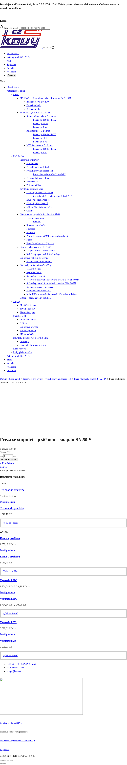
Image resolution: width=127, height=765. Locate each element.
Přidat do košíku (9, 459)
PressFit (37, 221)
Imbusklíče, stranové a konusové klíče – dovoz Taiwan (52, 294)
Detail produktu (7, 502)
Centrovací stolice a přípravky (34, 258)
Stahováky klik (33, 269)
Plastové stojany (27, 312)
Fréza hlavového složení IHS (39, 171)
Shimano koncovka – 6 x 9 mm (41, 116)
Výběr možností (10, 613)
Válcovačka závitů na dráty (39, 207)
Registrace (4, 749)
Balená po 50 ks (33, 105)
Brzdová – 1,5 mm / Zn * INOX (35, 112)
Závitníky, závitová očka (31, 189)
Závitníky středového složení (39, 192)
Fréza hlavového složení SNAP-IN (49, 174)
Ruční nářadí (19, 156)
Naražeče (30, 229)
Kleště (29, 240)
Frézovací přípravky (29, 160)
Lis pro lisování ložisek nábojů (40, 250)
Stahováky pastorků (35, 276)
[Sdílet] (4, 760)
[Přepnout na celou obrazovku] (8, 760)
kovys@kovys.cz (14, 671)
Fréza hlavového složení (37, 167)
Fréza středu (32, 163)
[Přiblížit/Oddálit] (11, 760)
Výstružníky (32, 181)
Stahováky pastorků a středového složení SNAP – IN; (51, 283)
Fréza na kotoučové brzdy (38, 178)
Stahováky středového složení (40, 287)
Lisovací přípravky (35, 218)
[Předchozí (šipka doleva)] (1, 763)
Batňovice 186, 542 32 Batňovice (22, 664)
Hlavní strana (13, 87)
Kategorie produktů (16, 91)
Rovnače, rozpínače (35, 225)
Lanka (16, 94)
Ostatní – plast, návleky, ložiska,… (36, 298)
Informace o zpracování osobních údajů (17, 740)
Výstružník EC (8, 580)
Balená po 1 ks (33, 109)
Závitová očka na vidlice (37, 200)
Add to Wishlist (7, 463)
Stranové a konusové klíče (38, 290)
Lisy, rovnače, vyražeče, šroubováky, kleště (40, 214)
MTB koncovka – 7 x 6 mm (39, 145)
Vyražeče (30, 232)
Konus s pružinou (10, 538)
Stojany (16, 301)
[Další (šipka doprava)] (4, 763)
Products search (11, 28)
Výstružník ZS (8, 622)
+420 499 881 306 (15, 667)
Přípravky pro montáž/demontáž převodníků (47, 236)
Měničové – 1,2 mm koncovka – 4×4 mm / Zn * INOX (46, 98)
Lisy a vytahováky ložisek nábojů (35, 247)
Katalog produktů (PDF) (10, 723)
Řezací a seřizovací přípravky (40, 243)
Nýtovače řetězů (34, 272)
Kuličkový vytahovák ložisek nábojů (43, 254)
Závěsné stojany (27, 309)
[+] (14, 456)
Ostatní (29, 210)
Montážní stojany (28, 305)
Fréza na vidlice (33, 185)
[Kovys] (21, 47)
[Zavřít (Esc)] (1, 760)
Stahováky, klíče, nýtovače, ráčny (35, 265)
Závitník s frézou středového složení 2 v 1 (52, 196)
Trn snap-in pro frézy (12, 489)
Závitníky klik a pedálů (37, 203)
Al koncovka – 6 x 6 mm (38, 131)
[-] (1, 456)
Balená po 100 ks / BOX (37, 102)
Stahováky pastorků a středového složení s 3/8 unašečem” (53, 279)
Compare (4, 467)
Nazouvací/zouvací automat (39, 261)
